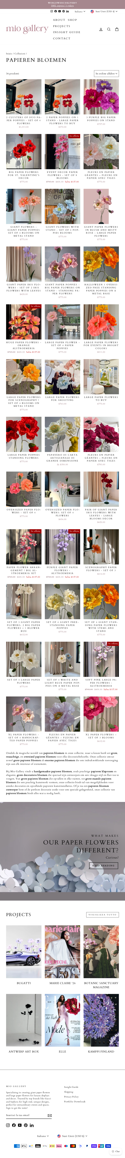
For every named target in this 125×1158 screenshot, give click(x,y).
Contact (62, 38)
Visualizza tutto (103, 914)
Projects (62, 26)
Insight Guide (67, 32)
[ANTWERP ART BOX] (23, 1020)
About (59, 20)
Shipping (68, 1092)
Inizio (9, 53)
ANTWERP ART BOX (24, 1052)
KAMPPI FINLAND (101, 1052)
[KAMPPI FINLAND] (101, 1020)
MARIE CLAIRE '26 (63, 983)
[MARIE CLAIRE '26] (62, 951)
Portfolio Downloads (75, 1101)
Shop (72, 20)
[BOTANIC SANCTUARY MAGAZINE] (101, 951)
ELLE (62, 1052)
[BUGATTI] (23, 951)
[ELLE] (62, 1020)
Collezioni (19, 53)
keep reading (104, 865)
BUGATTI (24, 983)
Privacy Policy (71, 1096)
